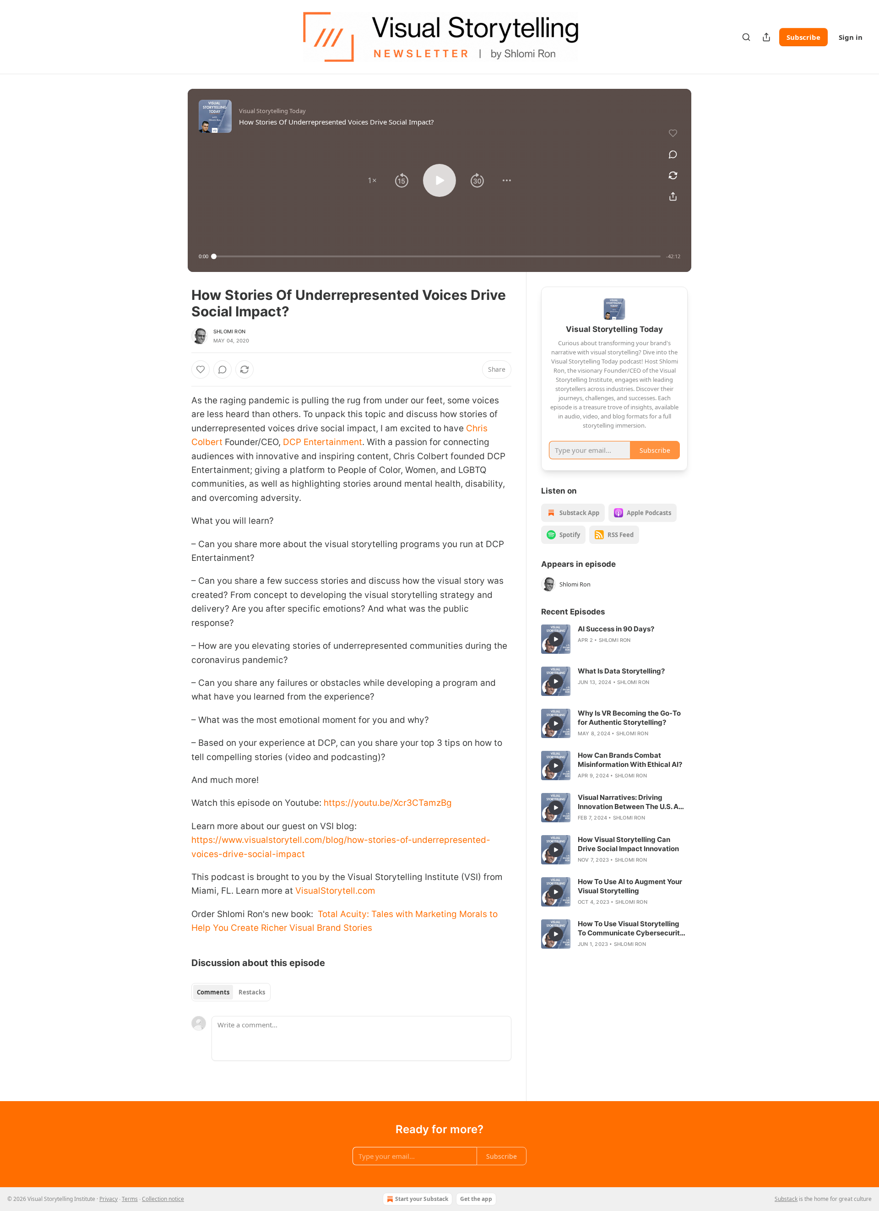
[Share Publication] (766, 37)
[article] (614, 639)
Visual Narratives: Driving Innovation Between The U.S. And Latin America (632, 802)
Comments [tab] (213, 992)
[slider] (437, 256)
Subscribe (803, 37)
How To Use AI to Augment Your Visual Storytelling (630, 886)
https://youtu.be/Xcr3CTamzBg (388, 803)
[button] (372, 180)
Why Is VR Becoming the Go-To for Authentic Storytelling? (629, 718)
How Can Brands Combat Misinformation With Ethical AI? (630, 760)
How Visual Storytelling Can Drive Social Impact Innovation (628, 844)
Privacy (108, 1199)
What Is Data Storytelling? (621, 671)
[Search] (746, 37)
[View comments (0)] (673, 154)
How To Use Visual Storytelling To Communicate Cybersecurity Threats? (631, 928)
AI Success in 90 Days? (616, 629)
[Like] (200, 369)
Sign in (851, 37)
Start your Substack (421, 1199)
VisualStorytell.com (335, 890)
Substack (786, 1199)
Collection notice (163, 1199)
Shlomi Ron (229, 331)
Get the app (476, 1199)
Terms (130, 1199)
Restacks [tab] (252, 992)
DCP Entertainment (322, 442)
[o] (555, 639)
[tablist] (231, 992)
